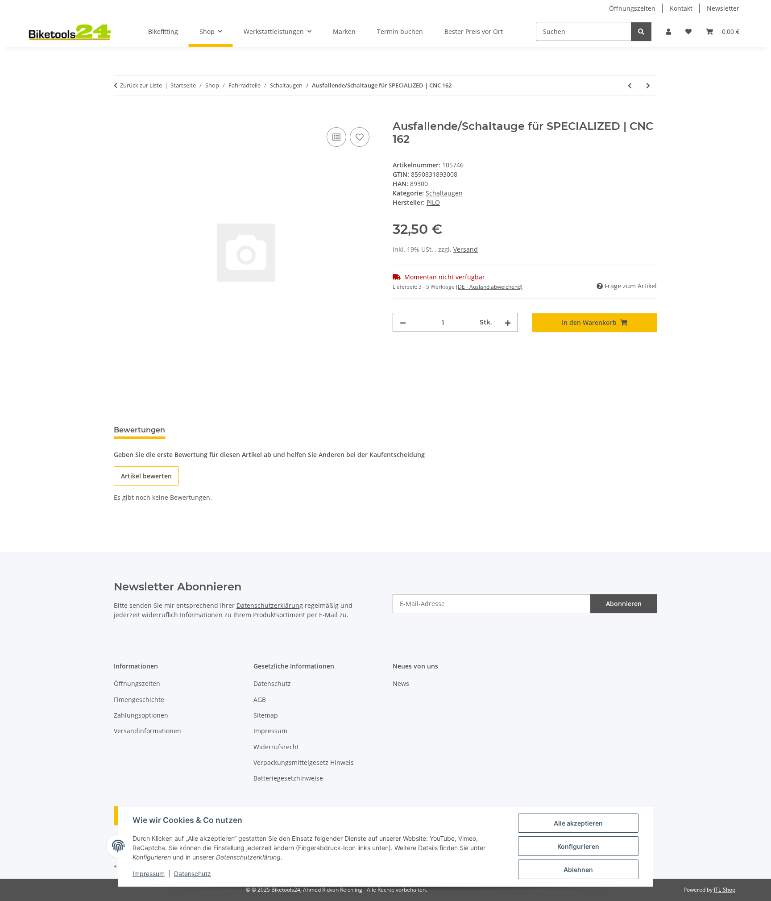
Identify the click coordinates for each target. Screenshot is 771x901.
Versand (465, 249)
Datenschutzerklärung (269, 605)
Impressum (149, 873)
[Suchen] (641, 31)
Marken (344, 31)
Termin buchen (400, 31)
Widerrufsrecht (276, 747)
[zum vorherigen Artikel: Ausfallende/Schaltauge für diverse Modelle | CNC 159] (630, 85)
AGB (259, 699)
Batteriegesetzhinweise (288, 778)
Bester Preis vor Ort (473, 31)
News (401, 683)
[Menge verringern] (403, 322)
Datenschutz (192, 873)
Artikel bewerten (146, 476)
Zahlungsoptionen (141, 715)
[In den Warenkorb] (121, 115)
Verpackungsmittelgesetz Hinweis (303, 762)
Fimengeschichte (139, 699)
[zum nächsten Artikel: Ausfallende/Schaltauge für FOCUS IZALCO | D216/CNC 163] (648, 85)
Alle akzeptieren (578, 823)
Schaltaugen (444, 193)
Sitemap (265, 715)
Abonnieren (624, 603)
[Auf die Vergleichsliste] (336, 137)
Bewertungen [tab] (139, 430)
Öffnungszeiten (632, 8)
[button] (668, 31)
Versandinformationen (147, 731)
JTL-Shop (724, 889)
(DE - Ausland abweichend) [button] (489, 287)
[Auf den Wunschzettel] (359, 137)
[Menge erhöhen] (508, 322)
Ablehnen (578, 869)
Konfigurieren (578, 846)
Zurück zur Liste (141, 85)
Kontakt (681, 8)
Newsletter (723, 8)
